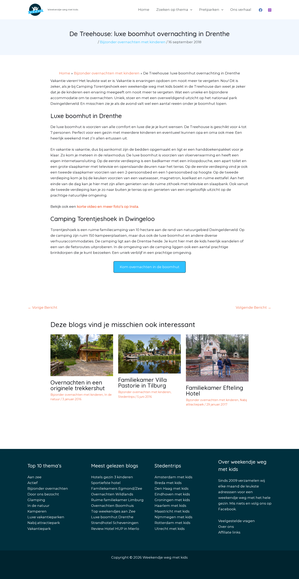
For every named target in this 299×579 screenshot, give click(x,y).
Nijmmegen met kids (173, 517)
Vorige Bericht (42, 307)
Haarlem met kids (170, 506)
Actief (32, 483)
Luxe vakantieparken (45, 517)
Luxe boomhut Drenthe (112, 517)
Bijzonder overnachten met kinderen (133, 42)
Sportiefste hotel (106, 483)
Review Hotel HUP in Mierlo (115, 529)
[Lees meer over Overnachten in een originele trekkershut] (81, 355)
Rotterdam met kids (172, 523)
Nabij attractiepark (43, 523)
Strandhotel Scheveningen (115, 523)
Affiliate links (229, 532)
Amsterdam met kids (173, 477)
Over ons (226, 527)
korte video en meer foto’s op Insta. (108, 206)
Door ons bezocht (43, 494)
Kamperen (37, 511)
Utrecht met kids (170, 529)
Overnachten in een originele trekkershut (77, 385)
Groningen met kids (172, 500)
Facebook (227, 509)
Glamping (36, 500)
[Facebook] (260, 10)
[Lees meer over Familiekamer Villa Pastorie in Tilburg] (149, 354)
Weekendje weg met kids (63, 9)
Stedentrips (126, 397)
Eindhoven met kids (172, 494)
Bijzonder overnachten (47, 488)
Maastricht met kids (172, 511)
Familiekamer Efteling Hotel (214, 390)
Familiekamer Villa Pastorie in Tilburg (142, 382)
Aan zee (34, 477)
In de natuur (38, 506)
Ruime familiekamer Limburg (117, 500)
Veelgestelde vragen (236, 521)
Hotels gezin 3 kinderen (112, 477)
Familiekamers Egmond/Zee (116, 488)
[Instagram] (270, 10)
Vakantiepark (39, 529)
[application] (190, 9)
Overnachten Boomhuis (112, 506)
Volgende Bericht (253, 307)
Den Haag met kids (172, 488)
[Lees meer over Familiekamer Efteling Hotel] (217, 358)
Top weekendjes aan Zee (113, 511)
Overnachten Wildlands (112, 494)
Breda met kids (168, 483)
